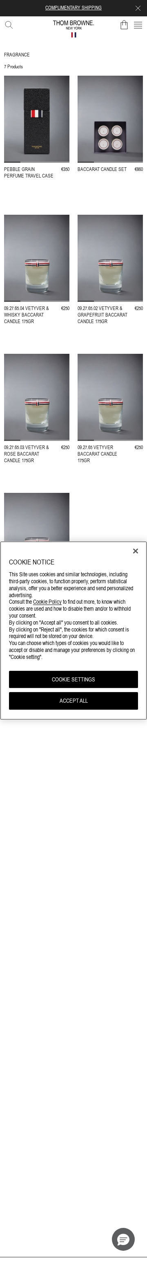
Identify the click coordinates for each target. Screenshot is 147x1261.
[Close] (136, 551)
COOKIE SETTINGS (73, 679)
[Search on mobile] (7, 23)
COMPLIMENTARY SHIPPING (73, 8)
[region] (73, 630)
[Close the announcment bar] (138, 8)
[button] (123, 1239)
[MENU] (138, 25)
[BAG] (124, 25)
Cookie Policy (47, 602)
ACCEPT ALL (74, 701)
